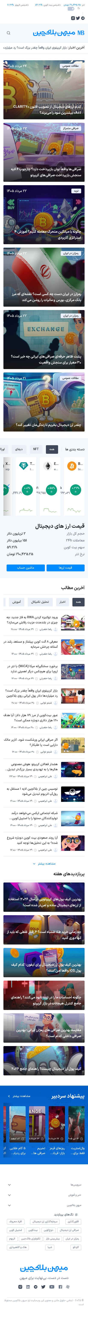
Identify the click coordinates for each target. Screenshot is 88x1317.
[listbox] (44, 1185)
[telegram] (83, 18)
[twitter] (78, 18)
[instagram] (73, 18)
